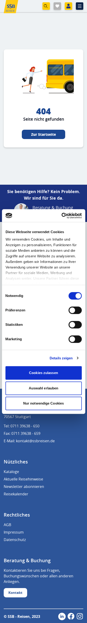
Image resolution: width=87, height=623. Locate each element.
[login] (68, 6)
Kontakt (15, 592)
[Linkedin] (62, 616)
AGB (7, 524)
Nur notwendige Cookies (43, 403)
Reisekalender (16, 494)
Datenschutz (15, 539)
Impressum (14, 532)
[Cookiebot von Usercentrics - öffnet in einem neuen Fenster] (62, 216)
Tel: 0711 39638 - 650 (21, 426)
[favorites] (57, 6)
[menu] (79, 6)
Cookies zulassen (43, 373)
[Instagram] (79, 616)
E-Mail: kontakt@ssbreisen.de (29, 440)
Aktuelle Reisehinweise (23, 479)
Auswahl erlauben (43, 388)
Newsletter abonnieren (24, 486)
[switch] (75, 310)
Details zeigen (61, 358)
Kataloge (11, 471)
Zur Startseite (43, 134)
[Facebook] (71, 616)
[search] (46, 6)
